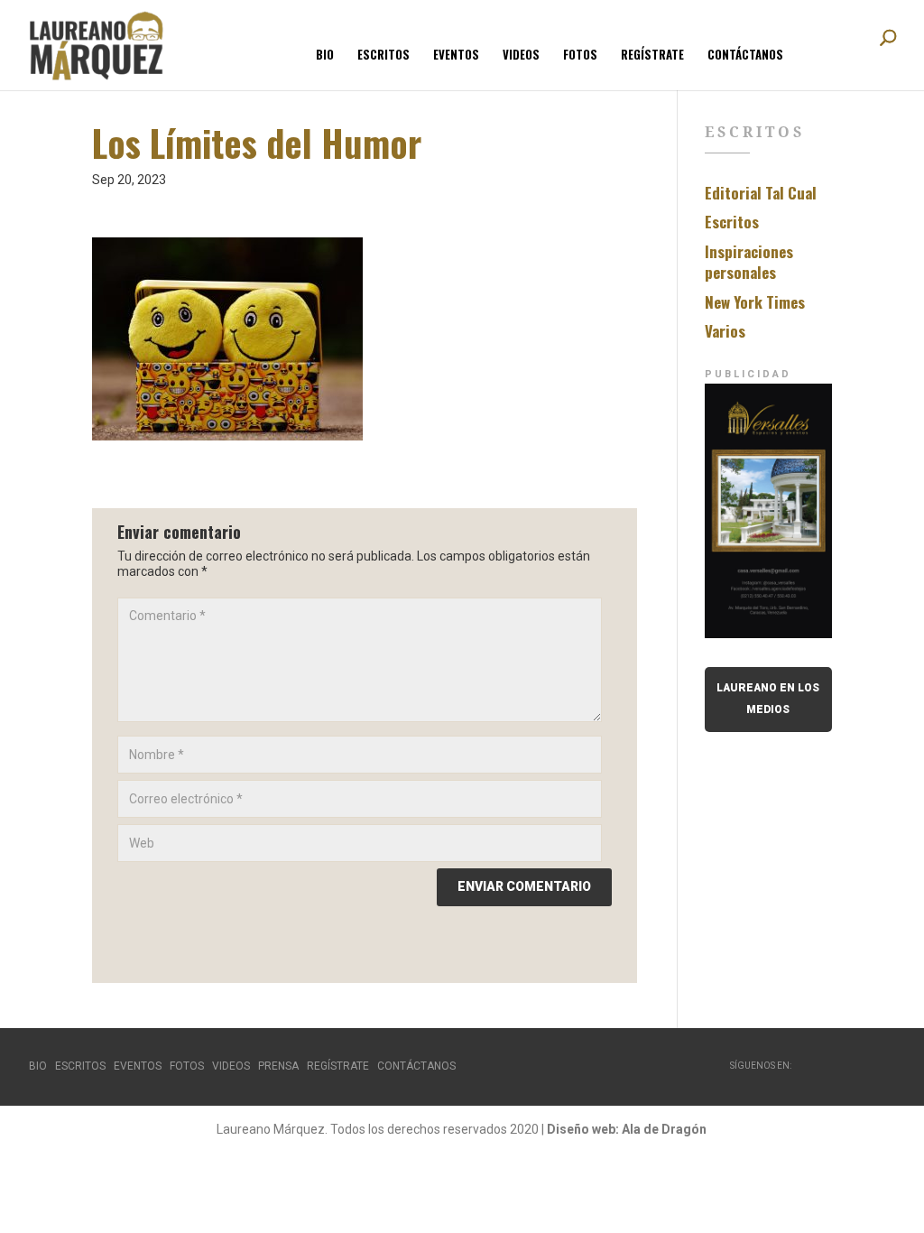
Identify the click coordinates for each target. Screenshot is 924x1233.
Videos (521, 55)
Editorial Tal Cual (761, 192)
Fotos (580, 55)
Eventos (456, 55)
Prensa (278, 1066)
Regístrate (652, 55)
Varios (725, 331)
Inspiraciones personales (749, 262)
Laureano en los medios (767, 698)
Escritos (383, 55)
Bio (325, 55)
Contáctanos (745, 55)
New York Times (755, 302)
